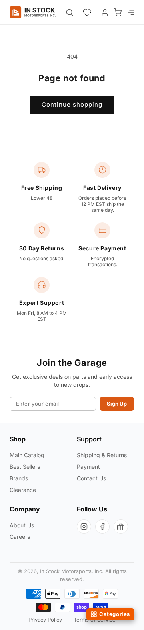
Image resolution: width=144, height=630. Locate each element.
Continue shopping (72, 104)
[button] (130, 12)
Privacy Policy (45, 619)
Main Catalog (27, 455)
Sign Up (117, 403)
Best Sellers (25, 466)
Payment (88, 466)
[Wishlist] (87, 12)
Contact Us (91, 478)
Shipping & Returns (102, 455)
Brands (19, 478)
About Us (22, 525)
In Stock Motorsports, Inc (71, 571)
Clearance (23, 489)
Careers (20, 536)
